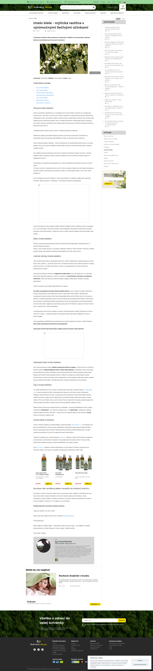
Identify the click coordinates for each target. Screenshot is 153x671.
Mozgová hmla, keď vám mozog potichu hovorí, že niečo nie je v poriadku (114, 79)
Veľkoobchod (93, 648)
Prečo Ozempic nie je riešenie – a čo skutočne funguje (114, 52)
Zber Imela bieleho (42, 90)
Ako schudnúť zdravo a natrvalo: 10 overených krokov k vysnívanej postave (114, 123)
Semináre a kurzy (75, 645)
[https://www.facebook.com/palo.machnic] (56, 559)
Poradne (103, 2)
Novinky (106, 152)
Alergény (73, 648)
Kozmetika (77, 13)
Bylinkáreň (65, 13)
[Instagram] (34, 649)
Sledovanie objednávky (77, 650)
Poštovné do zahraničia (96, 645)
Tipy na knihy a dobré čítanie (111, 163)
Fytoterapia (106, 147)
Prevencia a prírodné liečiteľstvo (111, 144)
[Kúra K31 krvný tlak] (84, 462)
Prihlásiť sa (94, 604)
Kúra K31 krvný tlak (81, 473)
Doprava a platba (94, 643)
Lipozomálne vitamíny (36, 13)
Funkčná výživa (53, 13)
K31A (41, 447)
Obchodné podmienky (58, 645)
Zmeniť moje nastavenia (140, 664)
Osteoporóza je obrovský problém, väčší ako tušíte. (112, 29)
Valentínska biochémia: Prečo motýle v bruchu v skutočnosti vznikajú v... (113, 115)
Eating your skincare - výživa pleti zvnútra (113, 101)
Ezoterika (106, 166)
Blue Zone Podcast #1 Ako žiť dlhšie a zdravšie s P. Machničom (114, 95)
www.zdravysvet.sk (68, 516)
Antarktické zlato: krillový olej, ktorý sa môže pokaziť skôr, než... (114, 65)
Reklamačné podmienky (58, 647)
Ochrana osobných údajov (59, 650)
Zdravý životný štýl (108, 136)
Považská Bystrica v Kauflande (117, 643)
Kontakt (119, 2)
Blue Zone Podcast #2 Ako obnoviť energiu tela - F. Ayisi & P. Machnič (114, 87)
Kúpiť (47, 483)
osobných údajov (100, 624)
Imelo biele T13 (76, 425)
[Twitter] (38, 649)
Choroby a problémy (109, 141)
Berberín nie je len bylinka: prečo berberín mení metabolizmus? (114, 58)
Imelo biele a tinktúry (42, 100)
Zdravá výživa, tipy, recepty (110, 138)
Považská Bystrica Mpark (115, 645)
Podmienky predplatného (59, 648)
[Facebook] (42, 649)
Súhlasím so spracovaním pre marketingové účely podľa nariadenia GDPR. (103, 625)
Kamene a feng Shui (109, 161)
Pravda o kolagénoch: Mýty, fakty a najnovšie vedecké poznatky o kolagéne (114, 44)
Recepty (106, 158)
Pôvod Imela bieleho (42, 87)
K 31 (37, 447)
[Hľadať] (94, 7)
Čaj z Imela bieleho (42, 98)
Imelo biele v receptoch (43, 103)
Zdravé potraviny (90, 13)
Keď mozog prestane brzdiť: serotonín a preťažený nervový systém (113, 36)
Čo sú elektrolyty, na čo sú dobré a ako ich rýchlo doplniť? (114, 71)
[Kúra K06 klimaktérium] (64, 462)
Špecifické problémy (117, 13)
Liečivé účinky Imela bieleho (44, 93)
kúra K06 (62, 437)
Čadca (110, 648)
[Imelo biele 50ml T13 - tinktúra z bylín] (44, 462)
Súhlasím (140, 660)
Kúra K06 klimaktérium (59, 473)
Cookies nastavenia (57, 654)
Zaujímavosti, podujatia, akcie (111, 155)
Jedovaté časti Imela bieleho (45, 95)
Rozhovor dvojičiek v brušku (74, 575)
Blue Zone (96, 2)
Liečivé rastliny (108, 150)
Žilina (110, 647)
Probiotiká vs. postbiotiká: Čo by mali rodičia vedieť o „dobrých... (114, 108)
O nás (113, 2)
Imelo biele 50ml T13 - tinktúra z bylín (42, 473)
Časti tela (103, 13)
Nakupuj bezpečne (95, 647)
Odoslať (107, 183)
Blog (108, 2)
